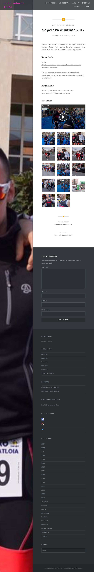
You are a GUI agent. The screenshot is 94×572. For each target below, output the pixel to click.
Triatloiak (44, 536)
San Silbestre (64, 3)
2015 (43, 467)
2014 (43, 463)
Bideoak (43, 509)
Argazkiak (76, 3)
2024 (43, 498)
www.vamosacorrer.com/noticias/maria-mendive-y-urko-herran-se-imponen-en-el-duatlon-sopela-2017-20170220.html (63, 75)
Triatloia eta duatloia (47, 373)
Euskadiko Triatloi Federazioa (50, 387)
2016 (43, 471)
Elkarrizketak (45, 521)
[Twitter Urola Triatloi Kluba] (42, 430)
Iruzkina (45, 267)
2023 (43, 494)
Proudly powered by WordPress (53, 568)
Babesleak (86, 3)
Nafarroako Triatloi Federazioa (50, 391)
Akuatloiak (44, 501)
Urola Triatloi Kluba (14, 5)
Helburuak (44, 362)
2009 (43, 444)
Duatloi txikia (50, 3)
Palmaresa (44, 369)
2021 (43, 486)
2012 (43, 455)
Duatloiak (60, 25)
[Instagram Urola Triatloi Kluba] (42, 425)
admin (60, 35)
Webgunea (45, 309)
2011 (43, 451)
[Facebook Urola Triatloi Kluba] (42, 420)
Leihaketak (77, 6)
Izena (44, 292)
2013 (43, 459)
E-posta (44, 301)
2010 (43, 448)
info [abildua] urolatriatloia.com (50, 405)
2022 (43, 490)
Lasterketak (70, 25)
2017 (54, 25)
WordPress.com (77, 568)
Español (87, 6)
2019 (43, 482)
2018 (43, 478)
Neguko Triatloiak (46, 528)
